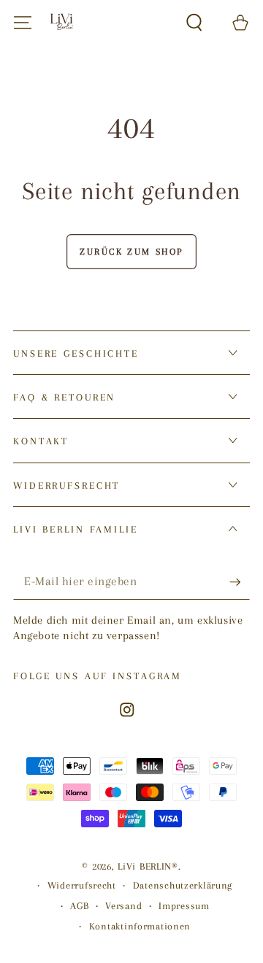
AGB (79, 905)
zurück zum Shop (131, 252)
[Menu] (22, 23)
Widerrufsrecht (81, 885)
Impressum (184, 905)
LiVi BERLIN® (148, 866)
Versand (123, 905)
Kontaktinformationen (140, 926)
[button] (194, 23)
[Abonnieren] (239, 582)
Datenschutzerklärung (182, 885)
